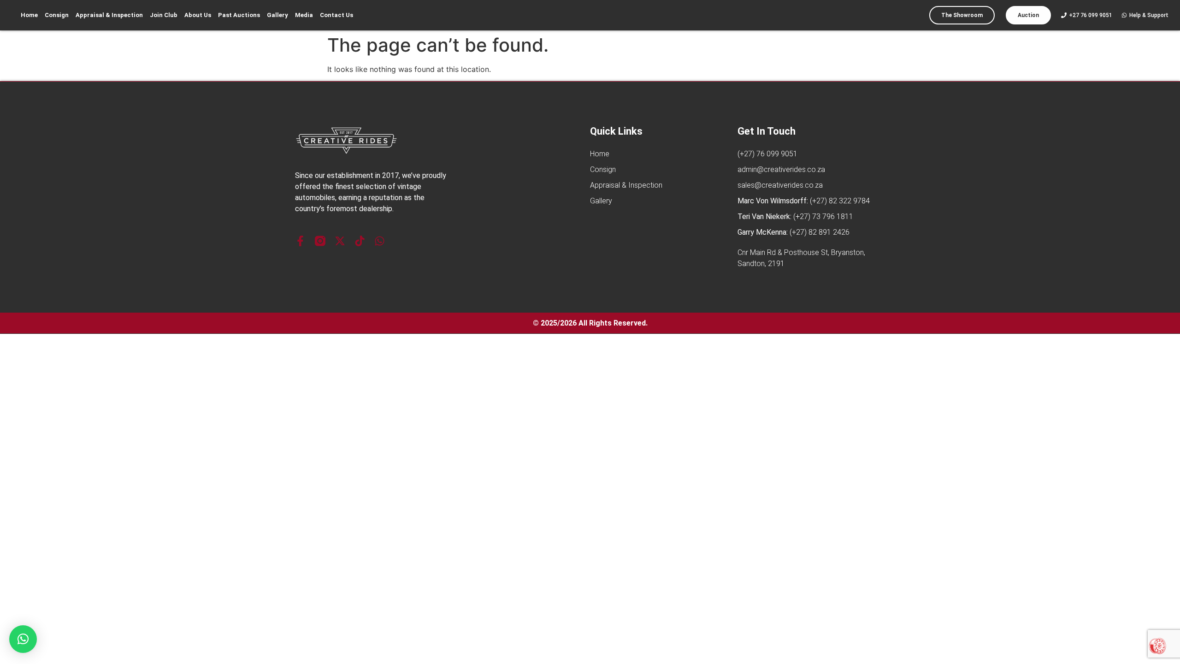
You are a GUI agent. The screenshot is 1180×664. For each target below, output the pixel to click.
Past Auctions (239, 15)
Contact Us (336, 15)
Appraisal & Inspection (109, 15)
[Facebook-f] (300, 241)
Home (29, 15)
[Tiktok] (359, 241)
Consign (57, 15)
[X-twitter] (340, 241)
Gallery (277, 15)
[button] (23, 639)
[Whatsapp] (379, 241)
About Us (197, 15)
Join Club (163, 15)
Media (304, 15)
